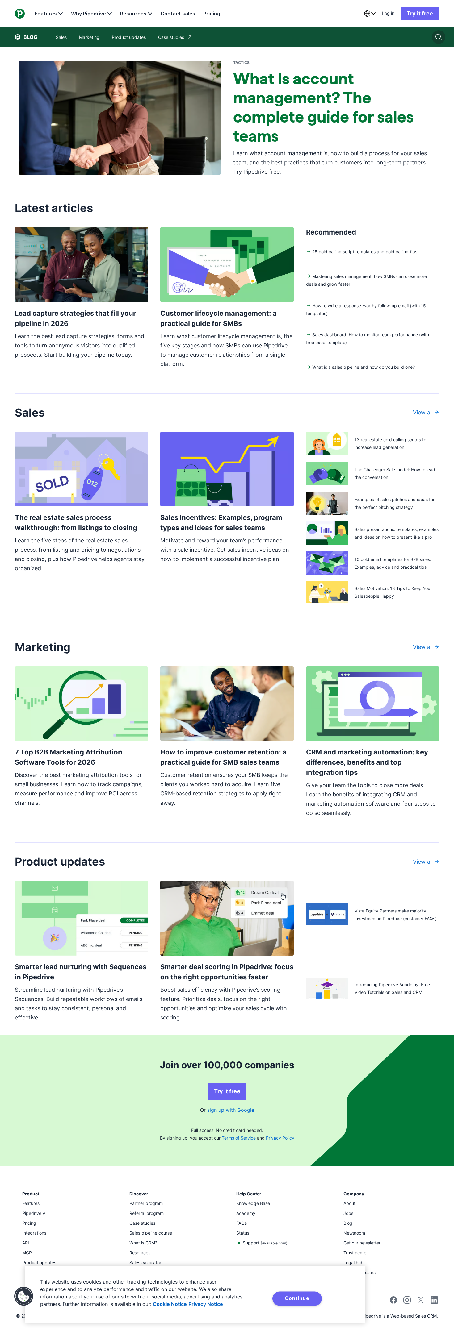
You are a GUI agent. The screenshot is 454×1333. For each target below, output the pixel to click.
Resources (133, 13)
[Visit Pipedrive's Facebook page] (393, 1302)
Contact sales (178, 13)
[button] (24, 1296)
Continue (297, 1298)
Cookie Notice (170, 1304)
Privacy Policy (280, 1137)
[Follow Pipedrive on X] (420, 1302)
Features (46, 13)
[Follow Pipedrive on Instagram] (407, 1302)
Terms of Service (239, 1137)
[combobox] (370, 13)
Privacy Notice (205, 1304)
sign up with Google (230, 1110)
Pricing (211, 13)
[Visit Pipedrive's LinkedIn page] (434, 1300)
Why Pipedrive (88, 13)
